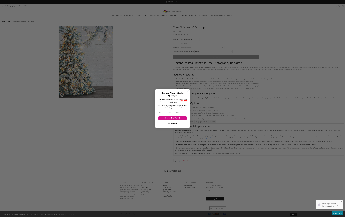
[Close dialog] (188, 91)
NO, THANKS (172, 123)
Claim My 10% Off (172, 118)
